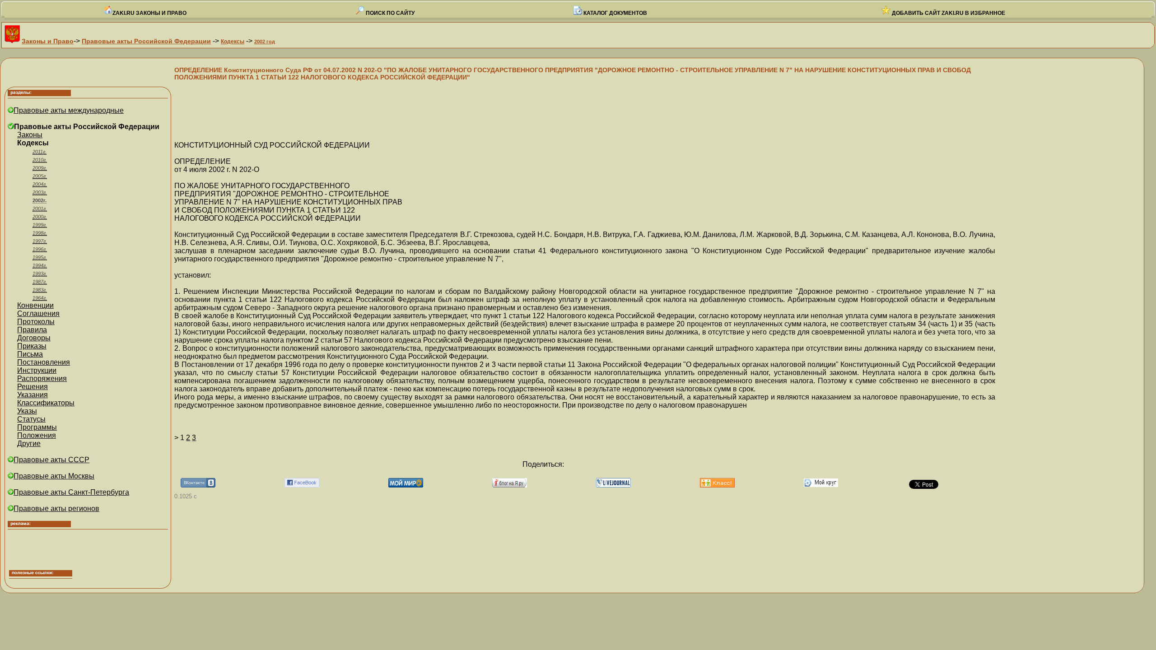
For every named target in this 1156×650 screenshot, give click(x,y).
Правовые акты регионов (56, 508)
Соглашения (38, 313)
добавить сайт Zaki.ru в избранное (947, 13)
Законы (29, 135)
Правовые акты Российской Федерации (146, 41)
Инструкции (36, 370)
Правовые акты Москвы (54, 476)
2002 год (264, 41)
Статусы (31, 419)
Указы (27, 411)
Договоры (34, 338)
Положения (36, 435)
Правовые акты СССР (51, 460)
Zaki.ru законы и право (149, 13)
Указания (32, 395)
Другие (29, 443)
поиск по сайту (389, 13)
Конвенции (35, 305)
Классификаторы (46, 403)
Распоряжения (42, 378)
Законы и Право (48, 41)
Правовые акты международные (69, 110)
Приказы (32, 346)
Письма (30, 354)
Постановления (43, 362)
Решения (32, 386)
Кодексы (232, 41)
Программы (37, 427)
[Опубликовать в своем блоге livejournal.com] (613, 485)
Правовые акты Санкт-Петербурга (71, 492)
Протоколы (36, 321)
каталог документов (614, 13)
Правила (32, 330)
